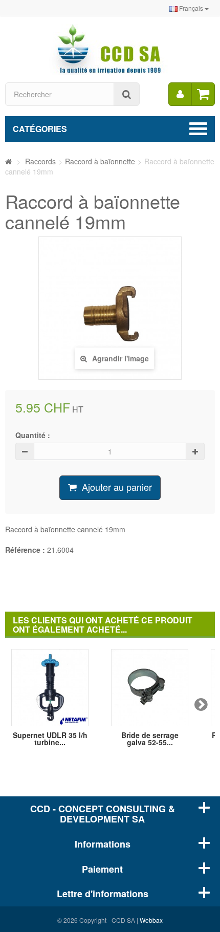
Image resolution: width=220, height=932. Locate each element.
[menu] (180, 94)
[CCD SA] (110, 48)
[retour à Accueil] (8, 161)
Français (191, 8)
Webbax (151, 920)
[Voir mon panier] (203, 94)
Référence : (25, 550)
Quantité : (32, 435)
